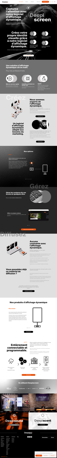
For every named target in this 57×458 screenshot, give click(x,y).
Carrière (13, 439)
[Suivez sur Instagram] (29, 437)
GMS (7, 447)
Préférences (52, 455)
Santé (7, 453)
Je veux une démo (28, 55)
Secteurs (26, 1)
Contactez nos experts (28, 291)
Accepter (38, 455)
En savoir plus (28, 331)
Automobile (8, 438)
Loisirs (7, 449)
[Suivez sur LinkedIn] (28, 437)
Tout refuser (45, 455)
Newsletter (45, 437)
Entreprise (32, 1)
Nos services (40, 141)
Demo (52, 437)
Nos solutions (21, 1)
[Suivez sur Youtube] (31, 437)
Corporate (7, 444)
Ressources (38, 1)
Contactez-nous (45, 1)
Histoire (13, 438)
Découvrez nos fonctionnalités (28, 229)
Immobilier (8, 448)
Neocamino (4, 456)
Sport (7, 454)
